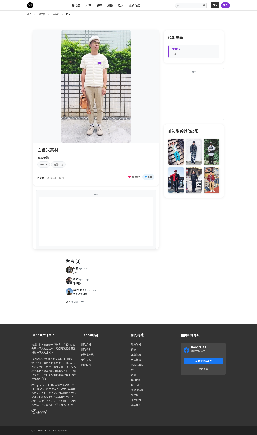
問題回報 (86, 364)
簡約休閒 (58, 164)
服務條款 (86, 349)
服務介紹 (134, 5)
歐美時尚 (136, 344)
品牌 (99, 5)
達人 (121, 5)
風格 (110, 5)
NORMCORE (138, 385)
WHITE (44, 164)
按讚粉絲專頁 (205, 361)
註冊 (225, 5)
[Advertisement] (96, 221)
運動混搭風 (137, 390)
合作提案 (86, 359)
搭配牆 (76, 5)
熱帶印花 (136, 400)
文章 (88, 5)
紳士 (133, 369)
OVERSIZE (137, 364)
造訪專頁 (203, 369)
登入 (215, 5)
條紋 (133, 349)
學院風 (134, 395)
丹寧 (133, 375)
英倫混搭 (136, 359)
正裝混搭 (136, 354)
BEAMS (176, 49)
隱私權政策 (87, 354)
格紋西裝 (136, 405)
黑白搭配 (136, 380)
